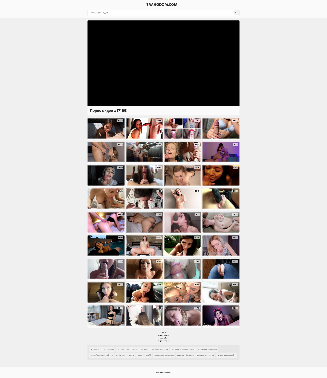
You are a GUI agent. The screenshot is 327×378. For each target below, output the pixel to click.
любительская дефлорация (102, 349)
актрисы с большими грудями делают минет (195, 355)
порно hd (163, 337)
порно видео (163, 334)
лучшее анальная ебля (226, 355)
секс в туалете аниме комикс (183, 349)
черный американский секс (102, 355)
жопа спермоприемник (207, 349)
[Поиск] (236, 12)
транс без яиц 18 (144, 355)
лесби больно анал (140, 349)
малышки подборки (160, 349)
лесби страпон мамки (125, 355)
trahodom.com (161, 5)
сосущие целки (123, 349)
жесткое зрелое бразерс (164, 355)
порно (163, 332)
